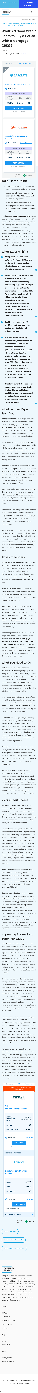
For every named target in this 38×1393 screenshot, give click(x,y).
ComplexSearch (14, 1380)
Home (3, 23)
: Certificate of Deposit (22, 84)
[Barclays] (19, 1162)
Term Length (20, 97)
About (4, 1341)
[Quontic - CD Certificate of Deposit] (18, 127)
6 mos (20, 103)
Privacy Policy (7, 1358)
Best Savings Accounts (29, 4)
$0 (28, 103)
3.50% (10, 103)
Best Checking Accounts (14, 1248)
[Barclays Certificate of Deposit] (18, 75)
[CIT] (19, 1097)
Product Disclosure (26, 143)
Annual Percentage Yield (10, 98)
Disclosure (29, 1137)
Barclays (8, 84)
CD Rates (5, 1313)
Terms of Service (8, 1361)
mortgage (12, 433)
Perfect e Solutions (23, 1384)
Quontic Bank (10, 136)
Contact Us (6, 1345)
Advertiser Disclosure (25, 63)
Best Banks (6, 1317)
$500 (28, 157)
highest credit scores (13, 574)
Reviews (4, 1328)
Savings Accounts (8, 1320)
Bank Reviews (7, 1324)
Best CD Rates (9, 2)
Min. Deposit (28, 97)
